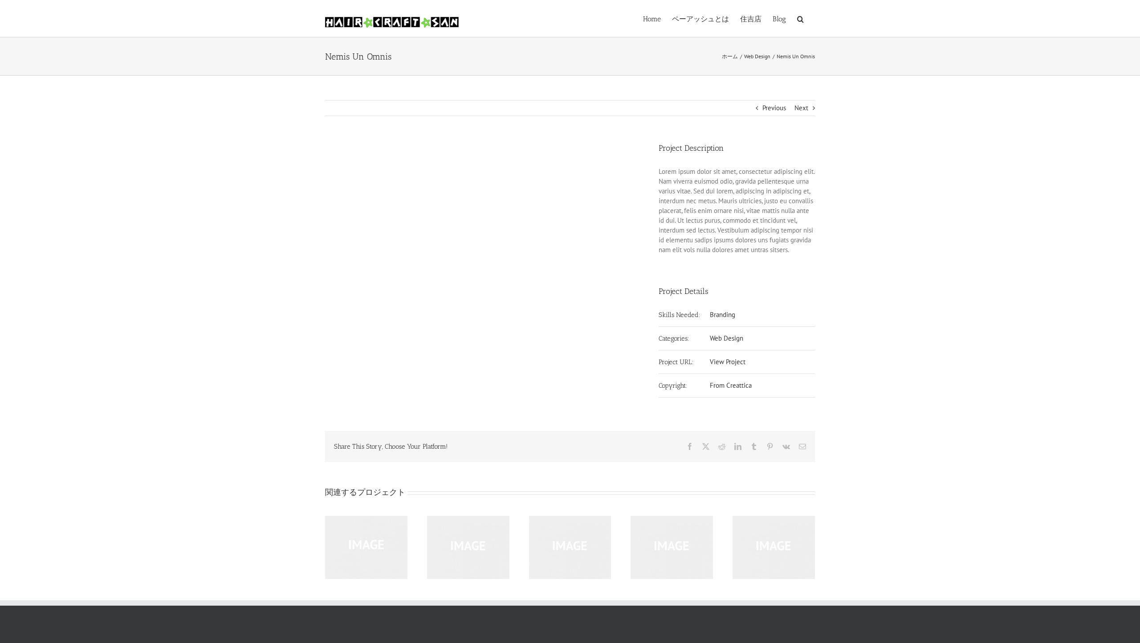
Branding (722, 314)
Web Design (726, 338)
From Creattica (731, 385)
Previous (774, 108)
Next (801, 108)
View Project (727, 362)
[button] (800, 18)
